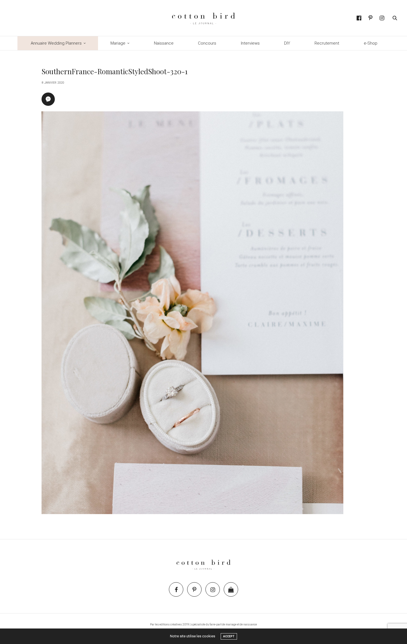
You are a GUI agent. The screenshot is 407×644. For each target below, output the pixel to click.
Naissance (164, 43)
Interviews (250, 43)
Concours (207, 43)
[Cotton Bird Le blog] (203, 18)
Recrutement (327, 43)
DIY (287, 43)
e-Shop (370, 43)
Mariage (117, 43)
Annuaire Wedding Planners (56, 43)
